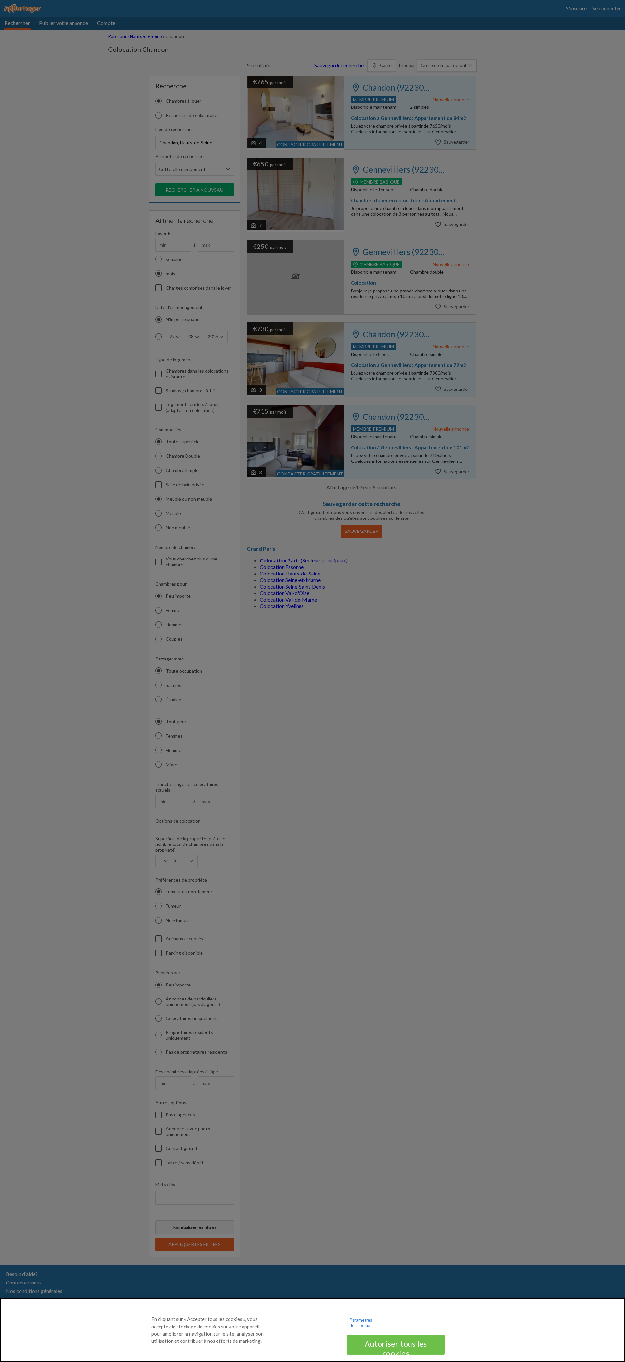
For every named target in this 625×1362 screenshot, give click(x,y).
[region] (312, 1330)
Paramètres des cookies (360, 1322)
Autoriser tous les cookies (396, 1347)
